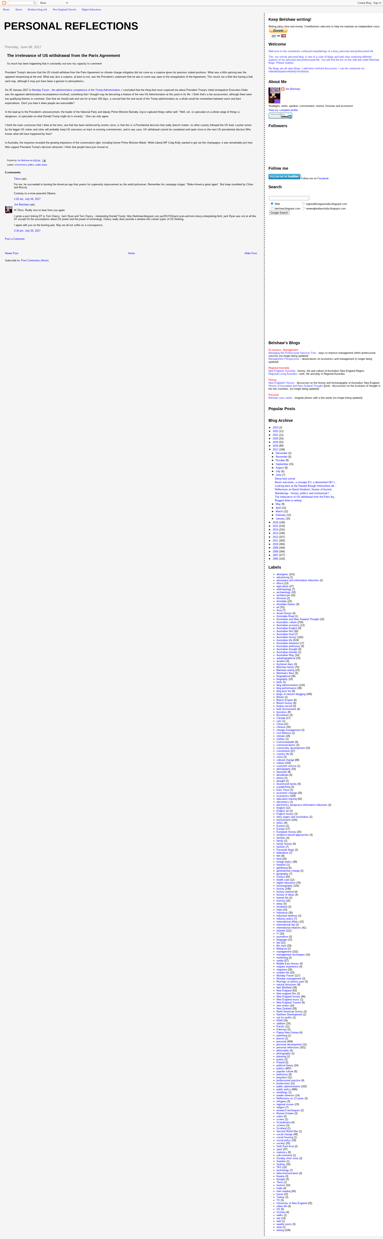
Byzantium (282, 715)
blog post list (283, 691)
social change (284, 1134)
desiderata (282, 774)
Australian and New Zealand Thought (297, 619)
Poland (280, 1062)
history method (285, 891)
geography (282, 873)
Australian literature (287, 643)
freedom (281, 864)
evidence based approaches (292, 834)
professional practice (288, 1080)
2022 (276, 431)
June (279, 474)
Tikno (17, 178)
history (280, 888)
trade (279, 1188)
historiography (284, 885)
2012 (276, 536)
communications (285, 744)
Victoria (280, 1212)
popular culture (284, 1071)
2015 (276, 525)
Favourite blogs (285, 849)
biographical (283, 676)
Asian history (284, 613)
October (281, 460)
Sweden (281, 1161)
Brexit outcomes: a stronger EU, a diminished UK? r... (306, 482)
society (280, 1143)
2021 (276, 434)
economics (282, 795)
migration (281, 969)
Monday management (288, 978)
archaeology (283, 592)
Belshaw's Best (285, 673)
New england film (286, 993)
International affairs (287, 921)
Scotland (281, 1128)
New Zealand (283, 1008)
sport (279, 1149)
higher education (285, 882)
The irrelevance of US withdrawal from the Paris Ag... (305, 496)
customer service (286, 765)
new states (282, 1005)
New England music (287, 999)
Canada (280, 718)
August (280, 467)
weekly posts (284, 1224)
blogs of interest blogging (290, 694)
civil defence (283, 733)
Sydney (280, 1164)
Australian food (285, 634)
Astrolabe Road (285, 616)
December (282, 453)
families (280, 837)
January (281, 518)
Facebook (323, 178)
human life (282, 897)
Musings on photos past (290, 981)
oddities (280, 1023)
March (280, 511)
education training (286, 798)
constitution (283, 750)
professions (283, 1083)
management (283, 951)
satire (279, 1116)
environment (21, 165)
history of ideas (285, 894)
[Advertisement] (47, 247)
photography (283, 1053)
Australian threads (286, 652)
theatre (280, 1176)
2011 (276, 540)
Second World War (287, 1131)
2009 (276, 547)
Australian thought (286, 649)
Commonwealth (285, 741)
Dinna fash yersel (285, 478)
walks (279, 1215)
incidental (281, 906)
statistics (281, 1152)
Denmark (281, 771)
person (280, 1038)
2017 (276, 449)
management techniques (290, 954)
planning (281, 1056)
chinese (280, 727)
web (278, 1221)
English (280, 807)
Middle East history (287, 963)
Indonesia (282, 912)
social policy (283, 1140)
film (278, 855)
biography (282, 679)
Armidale (281, 601)
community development (290, 747)
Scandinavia (283, 1122)
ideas (279, 903)
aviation (280, 661)
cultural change (285, 759)
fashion (280, 846)
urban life (281, 1206)
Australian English (286, 628)
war (278, 1218)
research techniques (288, 1110)
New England (284, 990)
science (280, 1125)
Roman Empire (285, 1113)
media (279, 960)
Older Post (251, 253)
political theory (284, 1065)
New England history (288, 996)
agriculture (282, 586)
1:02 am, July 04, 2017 (27, 198)
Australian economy (287, 625)
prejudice (281, 1077)
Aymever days (284, 664)
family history (284, 843)
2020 (276, 438)
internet (280, 930)
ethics (279, 822)
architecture (283, 595)
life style (281, 945)
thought (280, 1179)
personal (281, 1041)
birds (279, 682)
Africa (279, 583)
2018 (276, 445)
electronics (282, 801)
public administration (288, 1086)
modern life (282, 972)
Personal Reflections (71, 26)
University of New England (291, 1203)
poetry (280, 1059)
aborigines (282, 574)
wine (279, 1227)
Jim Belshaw (21, 204)
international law (285, 924)
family (279, 840)
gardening (282, 867)
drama (280, 777)
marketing (282, 957)
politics (31, 165)
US (278, 1209)
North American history (289, 1011)
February (281, 514)
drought (280, 780)
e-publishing (283, 786)
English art (282, 810)
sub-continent (284, 1155)
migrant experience (287, 966)
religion (280, 1107)
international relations (288, 927)
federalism (282, 852)
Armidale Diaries (285, 604)
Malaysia (281, 948)
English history (285, 813)
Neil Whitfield (284, 987)
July (278, 471)
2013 (276, 533)
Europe (280, 828)
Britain (280, 697)
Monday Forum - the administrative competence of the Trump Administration (76, 89)
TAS (278, 1167)
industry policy (284, 918)
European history (286, 831)
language (281, 939)
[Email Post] (43, 160)
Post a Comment (15, 238)
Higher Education (91, 9)
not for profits (284, 1017)
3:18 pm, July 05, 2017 (27, 230)
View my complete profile (283, 110)
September (282, 464)
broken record (284, 706)
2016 (276, 522)
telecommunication (287, 1173)
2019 (276, 442)
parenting (281, 1035)
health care (282, 879)
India (279, 909)
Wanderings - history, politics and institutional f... (303, 493)
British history (284, 703)
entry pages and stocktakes (292, 816)
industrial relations (286, 915)
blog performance (286, 688)
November (282, 456)
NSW (279, 1020)
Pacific (280, 1026)
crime (279, 756)
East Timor (282, 789)
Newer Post (11, 253)
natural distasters (286, 984)
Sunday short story (287, 1158)
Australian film (284, 631)
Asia (279, 610)
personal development (289, 1044)
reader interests (285, 1095)
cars (278, 721)
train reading (283, 1191)
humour (280, 900)
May (278, 504)
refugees (281, 1101)
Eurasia (280, 825)
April (279, 507)
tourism (280, 1185)
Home (6, 9)
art (277, 607)
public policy (41, 165)
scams (280, 1119)
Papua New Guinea (287, 1032)
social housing (284, 1137)
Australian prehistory (288, 646)
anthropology (283, 589)
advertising (282, 577)
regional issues (285, 1104)
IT (277, 933)
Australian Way (285, 655)
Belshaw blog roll (37, 9)
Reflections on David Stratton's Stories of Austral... (304, 489)
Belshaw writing (285, 670)
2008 (276, 551)
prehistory (282, 1074)
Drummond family (286, 783)
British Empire (284, 700)
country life (282, 753)
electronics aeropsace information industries (301, 804)
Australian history (286, 637)
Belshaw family (285, 667)
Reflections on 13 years (290, 1098)
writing (280, 1230)
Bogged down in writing (288, 500)
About (18, 9)
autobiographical (285, 658)
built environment (286, 709)
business (281, 712)
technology (282, 1170)
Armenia (281, 598)
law (278, 942)
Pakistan (281, 1029)
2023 (276, 427)
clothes (280, 738)
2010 (276, 544)
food (278, 858)
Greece (280, 876)
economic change (286, 792)
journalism (282, 936)
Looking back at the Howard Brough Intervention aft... (306, 485)
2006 (276, 558)
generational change (288, 870)
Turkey (280, 1197)
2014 (276, 529)
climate (280, 735)
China (279, 724)
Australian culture (286, 622)
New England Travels (64, 9)
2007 (276, 555)
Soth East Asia (285, 1146)
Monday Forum (285, 975)
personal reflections (287, 1047)
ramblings (282, 1092)
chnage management (288, 730)
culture (280, 762)
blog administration (287, 685)
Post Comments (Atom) (34, 260)
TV (278, 1200)
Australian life (284, 640)
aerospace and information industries (297, 580)
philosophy (282, 1050)
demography (283, 768)
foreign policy (284, 861)
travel (279, 1194)
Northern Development (289, 1014)
